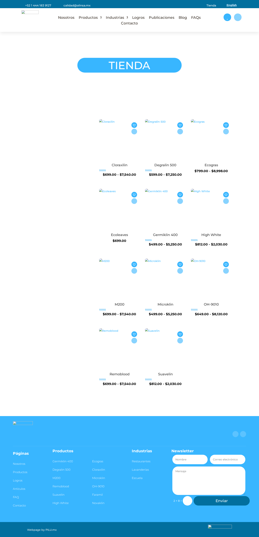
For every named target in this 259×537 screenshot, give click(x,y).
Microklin (98, 478)
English (232, 5)
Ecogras (97, 461)
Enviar (222, 501)
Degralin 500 (62, 469)
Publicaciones (161, 18)
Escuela (137, 478)
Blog (183, 18)
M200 (56, 478)
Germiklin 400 (63, 461)
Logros (138, 18)
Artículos (19, 489)
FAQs (196, 18)
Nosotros (66, 18)
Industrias (115, 18)
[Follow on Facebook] (235, 434)
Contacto (129, 23)
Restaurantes (141, 461)
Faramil (97, 494)
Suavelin (58, 494)
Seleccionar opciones (134, 131)
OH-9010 (98, 486)
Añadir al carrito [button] (134, 201)
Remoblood (61, 486)
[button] (134, 127)
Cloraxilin (98, 469)
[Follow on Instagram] (243, 434)
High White (61, 503)
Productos (88, 18)
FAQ (16, 497)
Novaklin (98, 503)
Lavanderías (140, 469)
